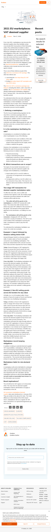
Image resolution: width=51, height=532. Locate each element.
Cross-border (9, 411)
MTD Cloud (16, 504)
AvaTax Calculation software (18, 501)
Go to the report (40, 81)
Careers (3, 494)
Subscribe (25, 469)
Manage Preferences (41, 524)
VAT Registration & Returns (18, 497)
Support (3, 502)
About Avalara (4, 491)
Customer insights (5, 497)
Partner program (5, 499)
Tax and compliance (23, 418)
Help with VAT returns (31, 502)
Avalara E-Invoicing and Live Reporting (18, 508)
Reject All (25, 524)
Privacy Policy (13, 521)
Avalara (9, 36)
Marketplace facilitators (13, 415)
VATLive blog (29, 491)
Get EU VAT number (31, 499)
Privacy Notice (24, 463)
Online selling (9, 418)
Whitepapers (29, 497)
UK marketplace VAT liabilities (19, 89)
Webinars (28, 494)
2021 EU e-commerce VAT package (16, 73)
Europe (19, 411)
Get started (42, 2)
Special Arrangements (12, 64)
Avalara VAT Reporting (17, 493)
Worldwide (12, 422)
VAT (5, 422)
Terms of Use (12, 519)
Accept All (9, 524)
